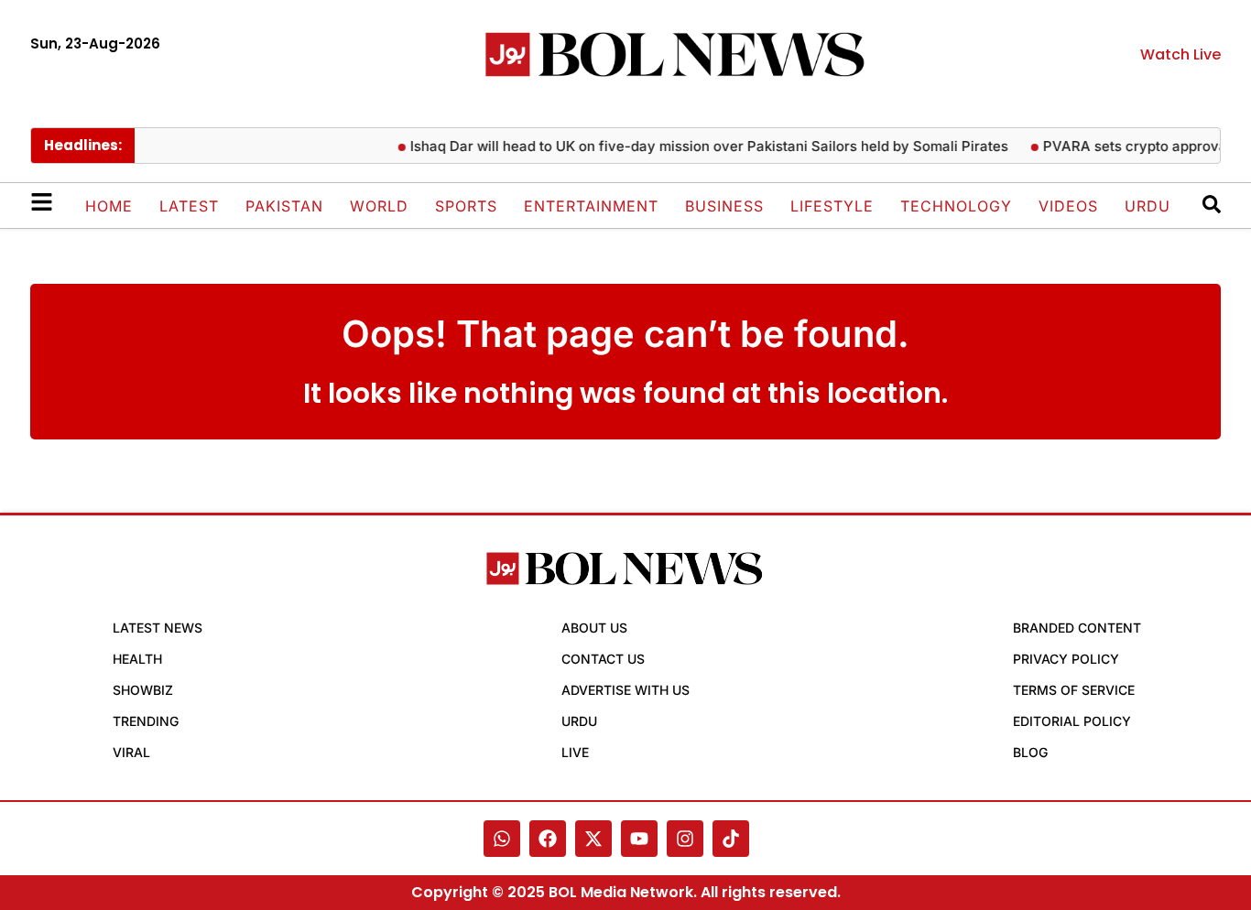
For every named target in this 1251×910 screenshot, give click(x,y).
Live (575, 752)
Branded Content (1077, 627)
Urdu (1147, 206)
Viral (131, 752)
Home (109, 206)
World (379, 206)
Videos (1068, 206)
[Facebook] (547, 838)
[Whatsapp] (502, 838)
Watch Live (1180, 54)
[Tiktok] (731, 838)
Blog (1030, 752)
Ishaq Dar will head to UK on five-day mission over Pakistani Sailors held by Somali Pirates (699, 146)
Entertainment (591, 206)
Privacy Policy (1066, 658)
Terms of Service (1074, 690)
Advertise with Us (625, 690)
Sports (466, 206)
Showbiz (143, 690)
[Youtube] (639, 838)
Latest (189, 206)
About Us (594, 627)
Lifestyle (832, 206)
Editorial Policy (1072, 721)
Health (137, 658)
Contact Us (603, 658)
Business (724, 206)
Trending (146, 721)
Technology (956, 206)
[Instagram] (685, 838)
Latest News (157, 627)
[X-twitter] (593, 838)
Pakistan (284, 206)
